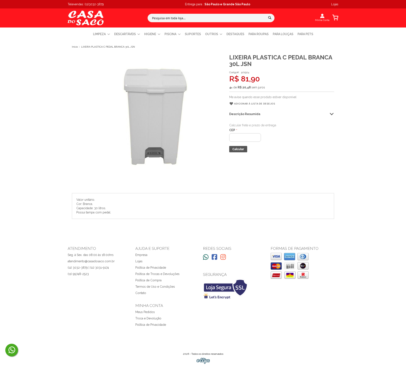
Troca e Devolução (148, 318)
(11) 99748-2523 (78, 274)
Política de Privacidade (150, 267)
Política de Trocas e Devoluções (157, 274)
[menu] (203, 34)
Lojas (139, 261)
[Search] (270, 17)
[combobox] (211, 18)
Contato (140, 293)
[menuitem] (101, 34)
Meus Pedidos (145, 312)
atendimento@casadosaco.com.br (91, 261)
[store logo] (86, 18)
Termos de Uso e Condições (155, 286)
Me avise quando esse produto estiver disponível (262, 97)
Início (75, 46)
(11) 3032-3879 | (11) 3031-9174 (88, 267)
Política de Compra (148, 280)
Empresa (141, 255)
